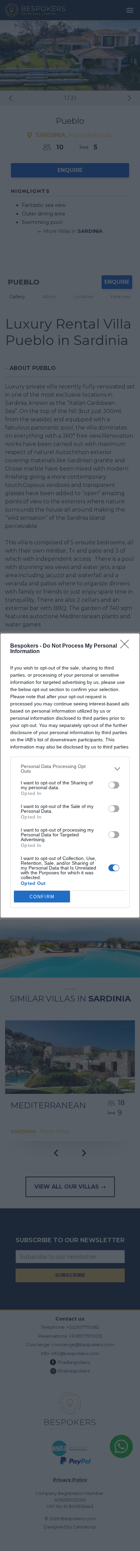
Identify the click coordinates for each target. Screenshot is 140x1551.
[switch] (113, 785)
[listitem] (70, 768)
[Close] (126, 646)
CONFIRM (42, 896)
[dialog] (70, 775)
